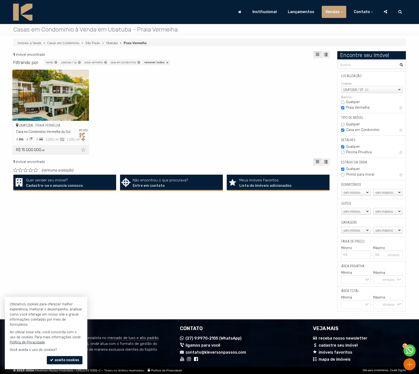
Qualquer (353, 102)
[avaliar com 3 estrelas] (25, 170)
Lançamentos (301, 11)
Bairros (346, 97)
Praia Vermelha (374, 108)
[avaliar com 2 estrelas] (20, 170)
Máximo (379, 248)
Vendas (332, 11)
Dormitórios (351, 185)
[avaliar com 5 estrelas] (35, 170)
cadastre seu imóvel (338, 345)
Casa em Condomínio (374, 130)
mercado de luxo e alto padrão (133, 338)
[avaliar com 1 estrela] (15, 170)
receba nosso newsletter (343, 338)
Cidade (346, 83)
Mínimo (346, 248)
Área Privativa (352, 266)
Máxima (379, 273)
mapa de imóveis (335, 359)
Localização (351, 76)
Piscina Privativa (374, 152)
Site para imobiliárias (375, 370)
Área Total (350, 291)
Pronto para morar (374, 174)
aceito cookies (66, 360)
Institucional (264, 11)
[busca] (400, 12)
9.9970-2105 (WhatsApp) (213, 338)
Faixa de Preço (352, 241)
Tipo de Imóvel (352, 118)
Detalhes (348, 140)
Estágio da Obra (354, 162)
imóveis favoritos (335, 352)
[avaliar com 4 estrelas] (30, 170)
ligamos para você (202, 345)
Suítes (346, 203)
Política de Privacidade (166, 370)
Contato (362, 11)
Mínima (346, 273)
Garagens (349, 222)
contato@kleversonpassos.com (215, 352)
